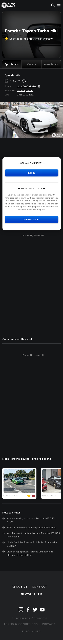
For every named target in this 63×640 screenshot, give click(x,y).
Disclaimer (31, 631)
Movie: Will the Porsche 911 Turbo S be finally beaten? (32, 544)
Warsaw (21, 90)
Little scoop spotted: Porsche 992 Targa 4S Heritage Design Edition (30, 553)
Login (31, 172)
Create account (31, 219)
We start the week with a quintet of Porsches (31, 527)
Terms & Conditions (21, 624)
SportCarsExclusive (27, 86)
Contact (39, 587)
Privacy (48, 624)
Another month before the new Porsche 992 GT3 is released (33, 535)
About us (20, 587)
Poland (29, 90)
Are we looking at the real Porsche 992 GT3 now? (31, 520)
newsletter (31, 594)
